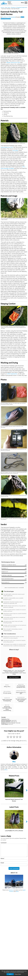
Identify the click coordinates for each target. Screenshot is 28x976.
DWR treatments (12, 374)
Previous (1, 790)
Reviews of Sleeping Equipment (6, 18)
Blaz (3, 17)
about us (11, 890)
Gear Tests (22, 17)
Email (2, 862)
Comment (4, 842)
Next (26, 790)
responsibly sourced (7, 147)
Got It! (10, 974)
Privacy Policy (18, 974)
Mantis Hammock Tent (13, 62)
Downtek (15, 150)
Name (3, 858)
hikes (6, 769)
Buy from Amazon (14, 677)
